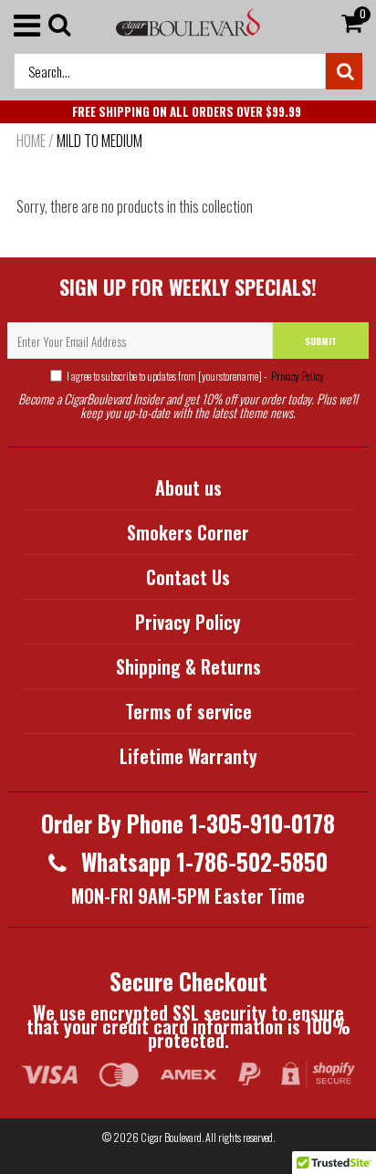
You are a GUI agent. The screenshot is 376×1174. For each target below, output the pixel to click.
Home (31, 140)
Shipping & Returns (188, 666)
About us (188, 487)
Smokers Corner (188, 532)
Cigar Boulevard (171, 1137)
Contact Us (188, 577)
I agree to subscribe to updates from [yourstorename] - (195, 375)
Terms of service (188, 711)
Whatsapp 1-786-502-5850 (202, 861)
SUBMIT (321, 341)
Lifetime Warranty (188, 756)
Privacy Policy (296, 375)
